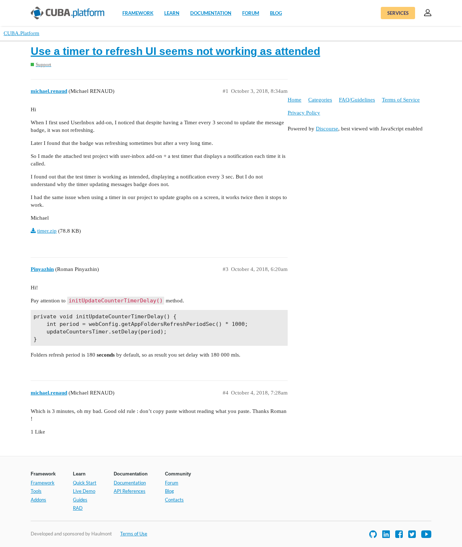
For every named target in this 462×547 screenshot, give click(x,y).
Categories (320, 100)
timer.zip (47, 231)
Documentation (210, 13)
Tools (36, 491)
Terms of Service (401, 100)
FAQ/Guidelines (357, 100)
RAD (78, 508)
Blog (276, 13)
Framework (137, 13)
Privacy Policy (304, 113)
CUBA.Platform (21, 33)
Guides (80, 499)
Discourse (327, 129)
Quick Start (84, 482)
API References (129, 491)
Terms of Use (133, 533)
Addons (38, 499)
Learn (171, 13)
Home (294, 100)
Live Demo (84, 491)
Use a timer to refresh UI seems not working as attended (175, 51)
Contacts (174, 499)
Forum (250, 13)
